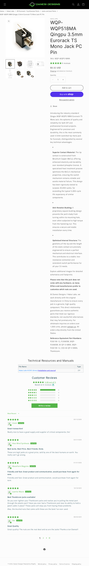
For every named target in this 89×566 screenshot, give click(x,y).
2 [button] (43, 538)
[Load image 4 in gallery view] (40, 64)
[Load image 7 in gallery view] (30, 74)
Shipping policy (76, 564)
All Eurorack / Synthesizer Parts (28, 11)
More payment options (66, 100)
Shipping (53, 71)
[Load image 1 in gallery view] (10, 64)
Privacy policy (53, 564)
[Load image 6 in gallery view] (20, 74)
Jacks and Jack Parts (49, 11)
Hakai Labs (10, 11)
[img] (13, 419)
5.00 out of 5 (50, 382)
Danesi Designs (18, 564)
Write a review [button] (44, 405)
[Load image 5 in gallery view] (10, 74)
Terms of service (64, 564)
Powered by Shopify (29, 564)
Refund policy (42, 564)
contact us (71, 326)
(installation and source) (47, 370)
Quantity (53, 75)
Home (2, 11)
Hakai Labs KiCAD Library (28, 370)
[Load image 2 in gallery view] (20, 64)
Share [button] (55, 106)
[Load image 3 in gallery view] (30, 64)
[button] (4, 4)
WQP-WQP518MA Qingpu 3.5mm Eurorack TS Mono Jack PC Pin (22, 14)
